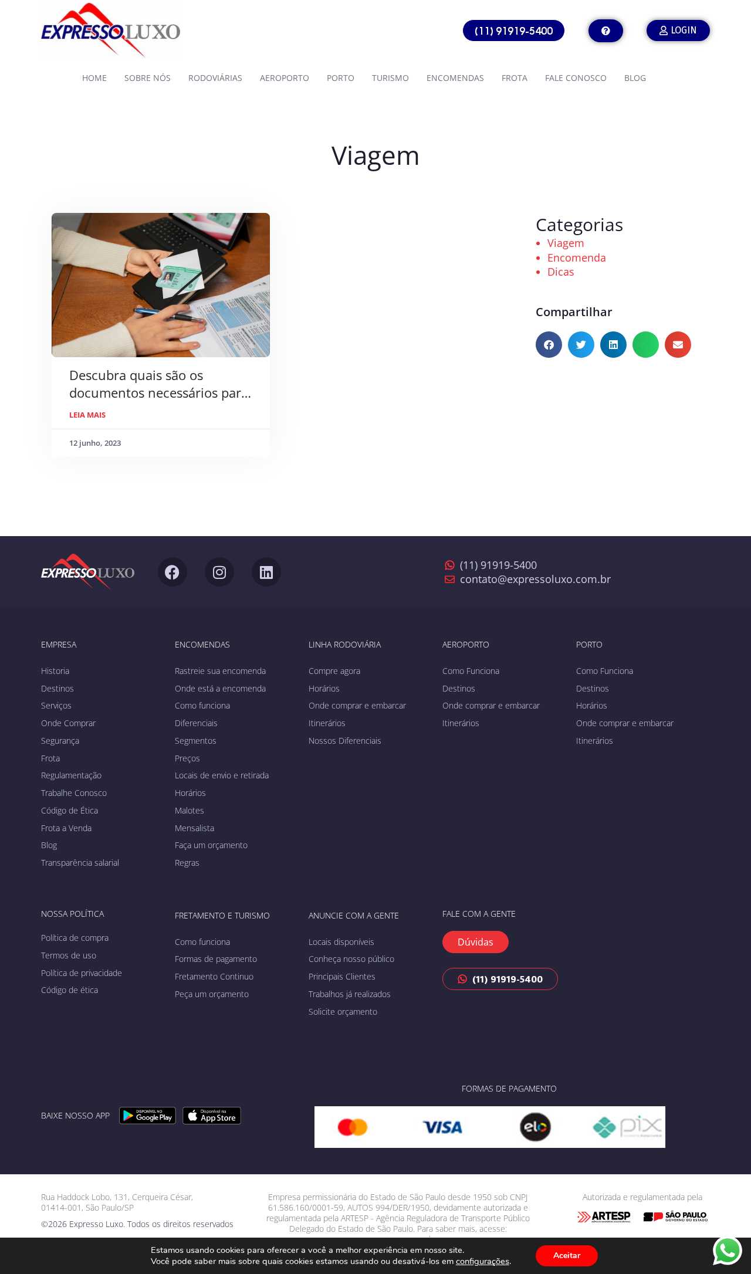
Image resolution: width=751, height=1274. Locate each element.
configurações (482, 1261)
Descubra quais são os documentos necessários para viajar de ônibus (158, 392)
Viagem (565, 243)
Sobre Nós (147, 77)
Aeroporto (284, 77)
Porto (340, 77)
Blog (635, 77)
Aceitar (566, 1255)
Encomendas (455, 77)
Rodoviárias (215, 77)
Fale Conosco (576, 77)
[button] (549, 344)
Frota (514, 77)
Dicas (560, 272)
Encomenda (576, 257)
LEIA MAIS (87, 414)
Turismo (390, 77)
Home (94, 77)
